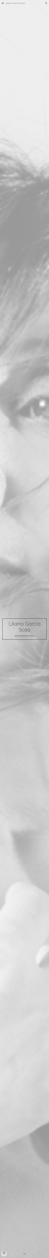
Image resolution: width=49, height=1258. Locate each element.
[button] (2, 3)
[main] (24, 629)
